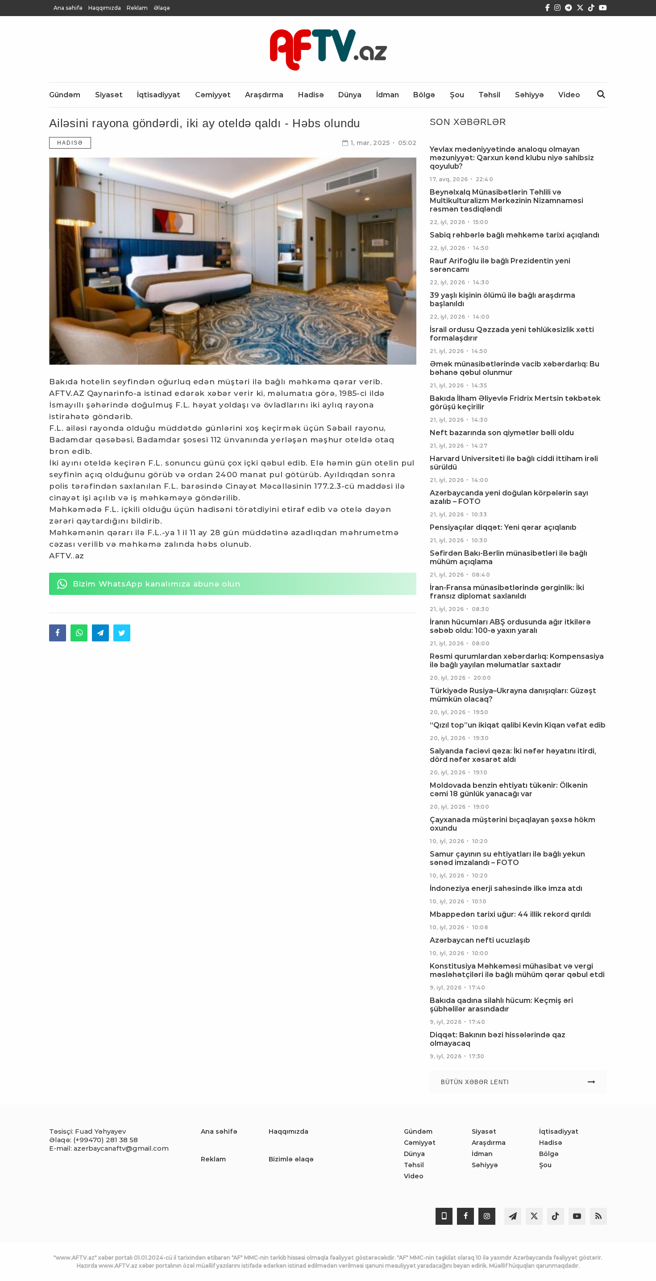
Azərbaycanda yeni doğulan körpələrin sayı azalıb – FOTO (509, 497)
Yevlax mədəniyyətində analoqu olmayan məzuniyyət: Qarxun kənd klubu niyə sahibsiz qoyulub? (512, 158)
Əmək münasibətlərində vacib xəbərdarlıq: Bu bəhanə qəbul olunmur (514, 368)
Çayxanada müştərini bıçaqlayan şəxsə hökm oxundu (512, 823)
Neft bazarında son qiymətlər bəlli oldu (502, 432)
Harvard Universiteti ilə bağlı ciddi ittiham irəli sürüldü (514, 462)
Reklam (137, 7)
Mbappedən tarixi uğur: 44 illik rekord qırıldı (510, 914)
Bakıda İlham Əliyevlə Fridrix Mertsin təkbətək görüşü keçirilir (515, 402)
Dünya (414, 1154)
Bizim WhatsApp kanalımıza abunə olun (157, 583)
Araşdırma (489, 1143)
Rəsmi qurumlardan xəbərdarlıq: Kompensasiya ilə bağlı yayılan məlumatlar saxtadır (517, 660)
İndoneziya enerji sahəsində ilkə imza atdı (506, 888)
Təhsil (414, 1165)
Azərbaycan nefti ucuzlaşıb (480, 940)
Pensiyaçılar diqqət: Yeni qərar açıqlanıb (503, 527)
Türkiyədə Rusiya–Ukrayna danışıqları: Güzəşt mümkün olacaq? (513, 694)
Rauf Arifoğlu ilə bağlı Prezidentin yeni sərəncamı (500, 265)
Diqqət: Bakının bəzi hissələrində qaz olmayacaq (497, 1039)
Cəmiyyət (420, 1143)
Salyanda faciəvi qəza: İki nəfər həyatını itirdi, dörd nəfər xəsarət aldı (513, 755)
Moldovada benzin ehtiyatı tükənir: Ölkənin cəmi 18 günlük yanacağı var (509, 789)
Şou (545, 1165)
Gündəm (418, 1131)
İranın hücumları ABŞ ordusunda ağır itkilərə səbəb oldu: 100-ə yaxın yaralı (510, 626)
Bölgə (549, 1154)
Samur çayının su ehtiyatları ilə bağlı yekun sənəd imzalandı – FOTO (507, 858)
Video (413, 1176)
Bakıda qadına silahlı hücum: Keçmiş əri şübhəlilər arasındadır (501, 1004)
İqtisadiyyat (558, 1131)
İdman (482, 1154)
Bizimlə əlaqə (291, 1159)
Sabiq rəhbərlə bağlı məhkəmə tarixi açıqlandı (514, 235)
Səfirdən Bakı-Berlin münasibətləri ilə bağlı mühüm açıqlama (508, 557)
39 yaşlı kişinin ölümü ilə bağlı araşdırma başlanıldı (502, 299)
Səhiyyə (485, 1165)
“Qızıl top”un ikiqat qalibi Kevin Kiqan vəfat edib (518, 725)
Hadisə (70, 143)
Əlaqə (162, 7)
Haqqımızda (104, 7)
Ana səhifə (68, 7)
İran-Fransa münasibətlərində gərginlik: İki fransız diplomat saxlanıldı (507, 591)
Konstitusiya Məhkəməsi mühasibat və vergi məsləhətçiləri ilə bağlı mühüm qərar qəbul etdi (517, 970)
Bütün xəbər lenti (475, 1082)
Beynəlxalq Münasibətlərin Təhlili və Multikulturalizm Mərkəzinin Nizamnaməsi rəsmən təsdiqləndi (506, 200)
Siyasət (484, 1131)
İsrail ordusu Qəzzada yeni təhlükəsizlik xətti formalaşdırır (512, 333)
